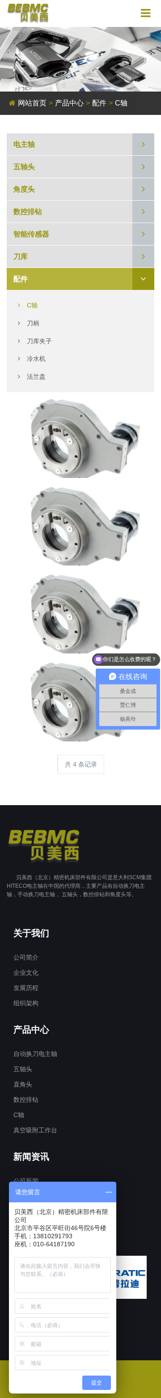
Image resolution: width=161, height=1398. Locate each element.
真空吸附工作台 (35, 1130)
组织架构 (25, 1003)
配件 (99, 103)
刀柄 (33, 323)
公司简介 (25, 957)
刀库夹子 (39, 341)
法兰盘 (36, 376)
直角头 (22, 1084)
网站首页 (32, 103)
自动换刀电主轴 (35, 1053)
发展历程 (25, 987)
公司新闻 (25, 1180)
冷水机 (36, 358)
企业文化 (25, 972)
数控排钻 (25, 1099)
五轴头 (22, 1069)
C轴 (32, 305)
